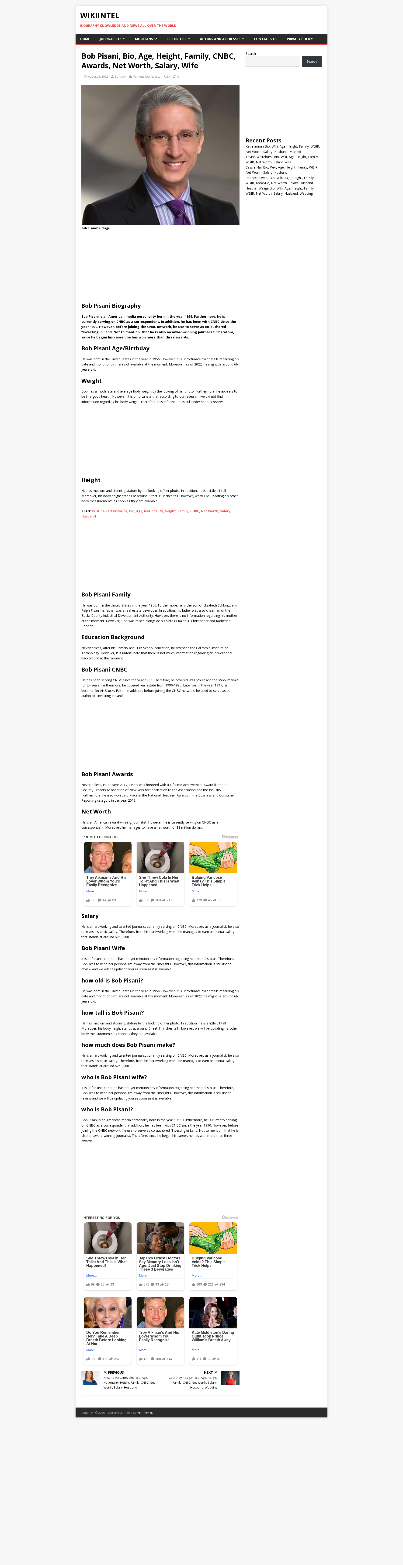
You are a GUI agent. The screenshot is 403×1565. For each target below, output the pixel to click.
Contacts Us (265, 39)
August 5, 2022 (98, 76)
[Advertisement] (160, 267)
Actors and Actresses (220, 39)
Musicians (144, 39)
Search (251, 53)
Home (85, 39)
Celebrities (176, 39)
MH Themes (145, 1413)
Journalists (111, 39)
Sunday (120, 76)
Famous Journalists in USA (151, 76)
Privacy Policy (300, 39)
